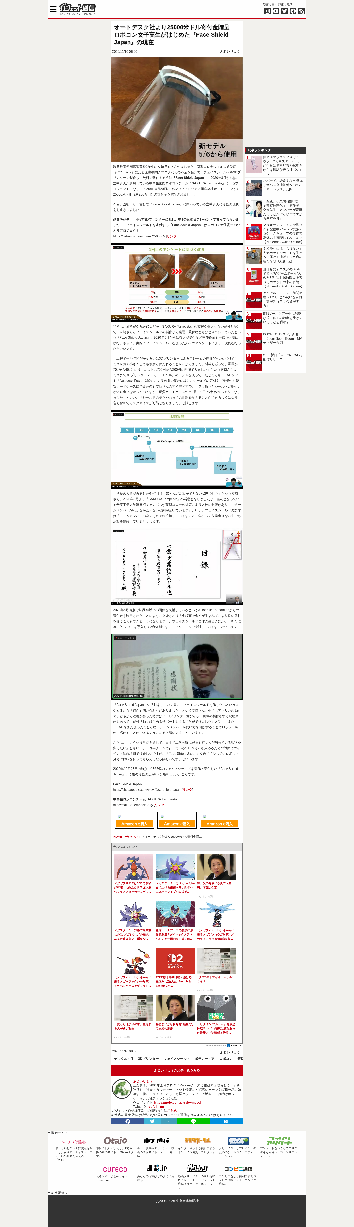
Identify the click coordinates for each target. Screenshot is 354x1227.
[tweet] (152, 1121)
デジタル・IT (123, 1058)
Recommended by (216, 1045)
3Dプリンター (148, 1058)
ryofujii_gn (156, 1106)
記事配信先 (59, 1193)
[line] (193, 1121)
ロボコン (226, 1058)
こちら (172, 1110)
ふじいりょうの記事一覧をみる (177, 1070)
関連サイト (59, 1132)
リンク (172, 236)
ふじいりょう (230, 51)
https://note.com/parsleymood (177, 1102)
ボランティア (204, 1058)
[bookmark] (226, 1121)
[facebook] (127, 1121)
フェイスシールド (177, 1058)
